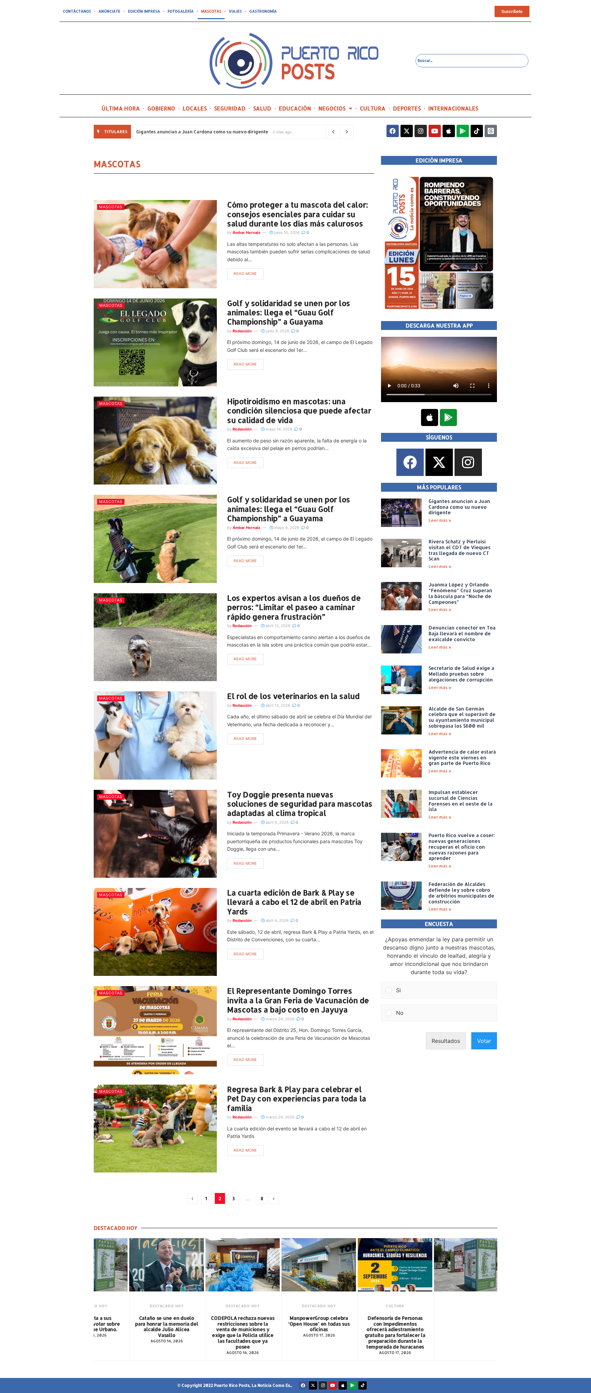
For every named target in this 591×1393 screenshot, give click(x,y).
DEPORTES (407, 108)
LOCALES (195, 108)
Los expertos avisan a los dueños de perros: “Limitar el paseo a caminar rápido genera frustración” (294, 607)
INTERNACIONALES (453, 108)
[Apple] (449, 131)
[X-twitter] (406, 131)
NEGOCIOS (331, 108)
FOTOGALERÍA (181, 11)
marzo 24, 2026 (279, 1019)
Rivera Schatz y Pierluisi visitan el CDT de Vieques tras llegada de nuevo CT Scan (459, 550)
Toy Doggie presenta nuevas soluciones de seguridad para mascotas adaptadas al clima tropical (299, 804)
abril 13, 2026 (277, 625)
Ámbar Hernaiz (246, 232)
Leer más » (440, 520)
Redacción (242, 331)
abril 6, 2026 (277, 920)
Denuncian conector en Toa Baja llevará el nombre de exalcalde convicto (462, 633)
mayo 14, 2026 (278, 429)
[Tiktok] (477, 131)
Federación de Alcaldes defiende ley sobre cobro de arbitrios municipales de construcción (461, 892)
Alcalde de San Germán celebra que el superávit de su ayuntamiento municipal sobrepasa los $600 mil (462, 717)
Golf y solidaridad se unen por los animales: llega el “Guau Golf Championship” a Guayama (288, 312)
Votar (484, 1040)
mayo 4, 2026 (286, 527)
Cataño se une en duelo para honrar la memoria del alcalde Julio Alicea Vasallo (142, 1326)
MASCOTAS (211, 11)
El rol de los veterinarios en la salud (293, 696)
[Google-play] (463, 131)
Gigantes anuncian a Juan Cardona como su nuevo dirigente (202, 131)
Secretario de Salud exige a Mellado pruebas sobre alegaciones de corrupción (461, 673)
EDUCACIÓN (295, 108)
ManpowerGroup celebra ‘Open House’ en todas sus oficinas (295, 1323)
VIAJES (235, 11)
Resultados (446, 1040)
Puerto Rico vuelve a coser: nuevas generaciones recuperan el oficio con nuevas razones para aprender (462, 846)
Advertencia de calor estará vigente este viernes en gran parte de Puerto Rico (462, 757)
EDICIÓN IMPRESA (144, 11)
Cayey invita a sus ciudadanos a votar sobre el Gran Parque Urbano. (447, 1323)
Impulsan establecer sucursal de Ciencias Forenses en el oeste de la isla (460, 800)
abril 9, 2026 (277, 822)
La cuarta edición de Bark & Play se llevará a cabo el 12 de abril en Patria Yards (294, 902)
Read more (245, 273)
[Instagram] (421, 131)
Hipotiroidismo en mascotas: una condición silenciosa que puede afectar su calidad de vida (299, 410)
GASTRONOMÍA (263, 11)
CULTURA (372, 108)
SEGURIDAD (230, 108)
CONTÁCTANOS (77, 11)
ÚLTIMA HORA (121, 108)
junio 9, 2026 (277, 331)
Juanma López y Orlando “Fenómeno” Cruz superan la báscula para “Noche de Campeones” (460, 593)
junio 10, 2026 (286, 232)
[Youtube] (435, 131)
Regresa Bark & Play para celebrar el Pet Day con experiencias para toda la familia (296, 1098)
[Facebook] (392, 131)
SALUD (262, 108)
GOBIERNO (161, 108)
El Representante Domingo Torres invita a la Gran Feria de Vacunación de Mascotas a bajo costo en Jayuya (298, 1000)
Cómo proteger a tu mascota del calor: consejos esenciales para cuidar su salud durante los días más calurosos (297, 214)
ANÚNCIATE (109, 11)
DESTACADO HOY (142, 1306)
